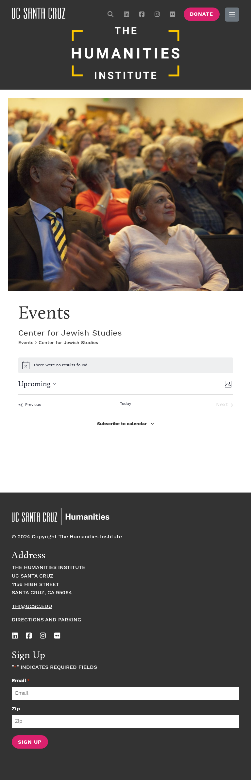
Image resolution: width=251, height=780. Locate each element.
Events (25, 343)
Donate (201, 14)
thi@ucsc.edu (32, 606)
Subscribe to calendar (122, 424)
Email (21, 680)
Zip (16, 708)
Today (125, 403)
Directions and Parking (46, 619)
